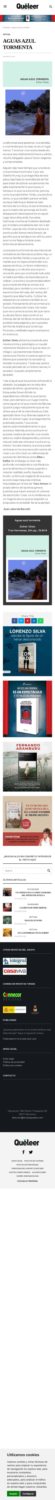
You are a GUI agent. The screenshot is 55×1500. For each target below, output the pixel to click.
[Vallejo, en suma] (7, 920)
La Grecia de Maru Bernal (33, 908)
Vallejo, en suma (33, 920)
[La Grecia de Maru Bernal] (7, 907)
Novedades (33, 904)
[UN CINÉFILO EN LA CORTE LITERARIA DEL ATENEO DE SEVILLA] (7, 892)
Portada (6, 27)
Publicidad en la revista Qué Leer (20, 1038)
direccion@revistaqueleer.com (27, 1117)
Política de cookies (12, 1065)
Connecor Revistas (27, 1181)
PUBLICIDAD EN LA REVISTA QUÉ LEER (28, 1168)
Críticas (6, 34)
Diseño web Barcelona (28, 1176)
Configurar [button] (28, 1493)
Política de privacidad (13, 1062)
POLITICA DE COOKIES (34, 1161)
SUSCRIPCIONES (39, 1172)
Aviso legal (8, 1058)
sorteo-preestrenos (19, 1172)
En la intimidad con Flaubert (33, 933)
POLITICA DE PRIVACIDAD (27, 1165)
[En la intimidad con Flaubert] (7, 932)
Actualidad (33, 889)
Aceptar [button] (13, 1493)
